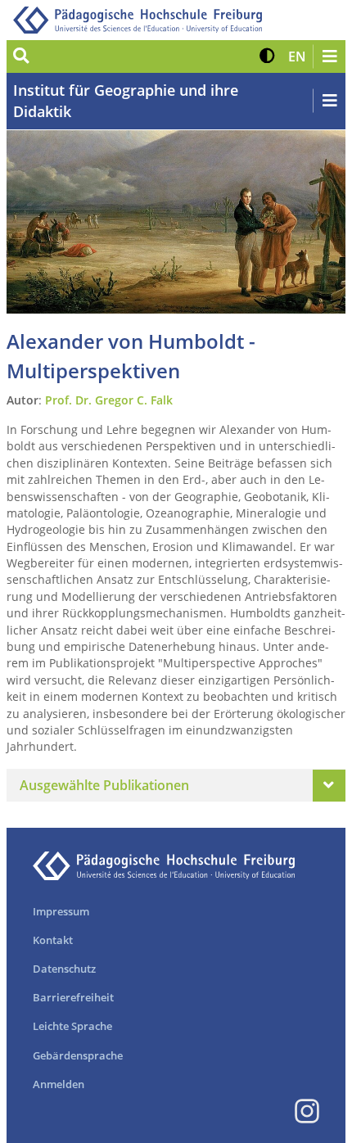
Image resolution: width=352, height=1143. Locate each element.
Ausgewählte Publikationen (104, 785)
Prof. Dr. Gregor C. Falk (109, 400)
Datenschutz (64, 968)
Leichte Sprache (72, 1026)
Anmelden (58, 1084)
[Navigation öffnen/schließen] (329, 56)
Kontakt (53, 940)
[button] (267, 56)
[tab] (176, 785)
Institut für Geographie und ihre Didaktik (125, 100)
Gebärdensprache (78, 1055)
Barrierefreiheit (73, 997)
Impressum (61, 911)
